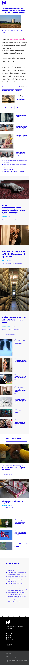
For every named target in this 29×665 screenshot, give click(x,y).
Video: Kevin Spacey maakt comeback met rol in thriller (17, 570)
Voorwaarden (9, 628)
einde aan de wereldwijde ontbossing (17, 40)
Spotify (9, 637)
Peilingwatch (18, 90)
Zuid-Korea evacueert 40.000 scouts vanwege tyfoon (15, 584)
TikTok (9, 641)
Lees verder (2, 131)
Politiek (17, 151)
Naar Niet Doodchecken (14, 553)
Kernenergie (5, 90)
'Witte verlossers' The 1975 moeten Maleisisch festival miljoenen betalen (14, 168)
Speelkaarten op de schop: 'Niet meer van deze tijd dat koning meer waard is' (15, 165)
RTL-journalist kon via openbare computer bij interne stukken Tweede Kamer (17, 590)
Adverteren (20, 626)
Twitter (9, 632)
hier (10, 83)
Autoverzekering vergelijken (10, 655)
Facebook (10, 634)
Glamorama (18, 114)
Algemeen (18, 124)
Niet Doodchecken (6, 326)
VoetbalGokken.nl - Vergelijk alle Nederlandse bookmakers (15, 663)
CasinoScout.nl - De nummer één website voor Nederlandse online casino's (16, 661)
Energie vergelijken (9, 653)
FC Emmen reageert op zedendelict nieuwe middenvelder (17, 580)
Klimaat (11, 90)
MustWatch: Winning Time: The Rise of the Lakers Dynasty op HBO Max (16, 593)
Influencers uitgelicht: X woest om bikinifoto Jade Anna (17, 577)
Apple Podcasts (11, 639)
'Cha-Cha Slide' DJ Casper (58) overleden (16, 587)
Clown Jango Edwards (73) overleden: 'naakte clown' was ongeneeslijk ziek (17, 597)
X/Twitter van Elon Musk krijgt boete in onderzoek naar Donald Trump (15, 161)
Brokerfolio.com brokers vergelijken (11, 657)
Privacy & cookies (13, 626)
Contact (7, 626)
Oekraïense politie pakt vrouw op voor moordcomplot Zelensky (16, 600)
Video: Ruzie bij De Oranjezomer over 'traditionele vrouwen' (14, 172)
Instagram (10, 635)
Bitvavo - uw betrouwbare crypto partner (12, 659)
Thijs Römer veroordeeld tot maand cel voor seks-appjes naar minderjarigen (17, 573)
